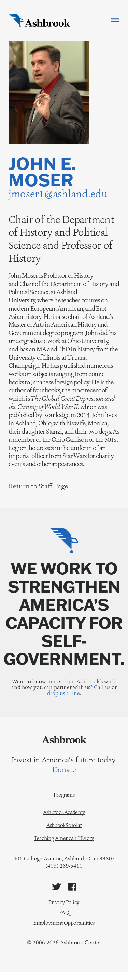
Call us (102, 687)
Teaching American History (64, 838)
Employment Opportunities (64, 922)
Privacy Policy (63, 902)
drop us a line (63, 693)
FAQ (64, 912)
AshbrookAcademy (64, 812)
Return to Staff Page (38, 486)
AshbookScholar (64, 825)
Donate (64, 769)
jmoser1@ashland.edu (58, 193)
